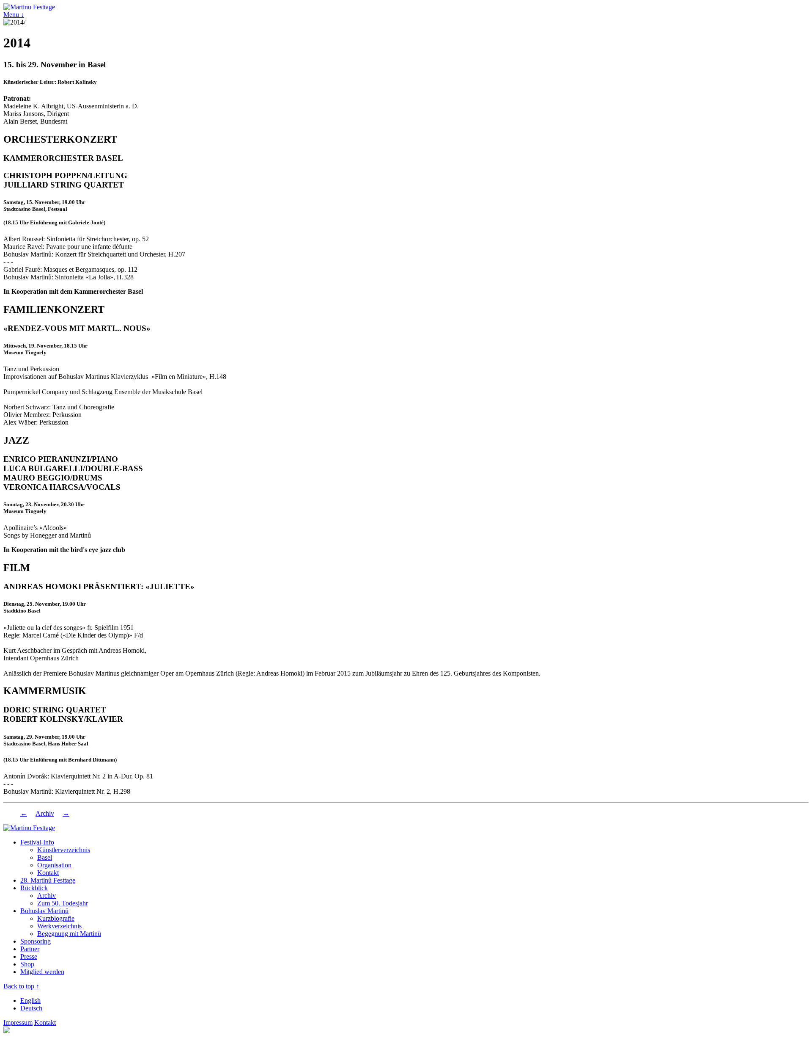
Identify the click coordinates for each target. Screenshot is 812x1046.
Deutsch (31, 1008)
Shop (27, 964)
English (30, 1000)
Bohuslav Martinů (44, 910)
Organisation (54, 865)
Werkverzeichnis (59, 926)
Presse (28, 956)
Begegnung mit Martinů (69, 933)
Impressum (18, 1022)
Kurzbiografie (55, 918)
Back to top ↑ (21, 986)
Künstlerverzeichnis (63, 849)
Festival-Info (37, 842)
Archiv (45, 813)
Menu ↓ (13, 14)
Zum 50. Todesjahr (62, 903)
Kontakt (48, 872)
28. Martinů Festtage (47, 880)
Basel (44, 857)
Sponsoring (35, 941)
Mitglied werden (42, 971)
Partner (29, 948)
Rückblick (34, 887)
